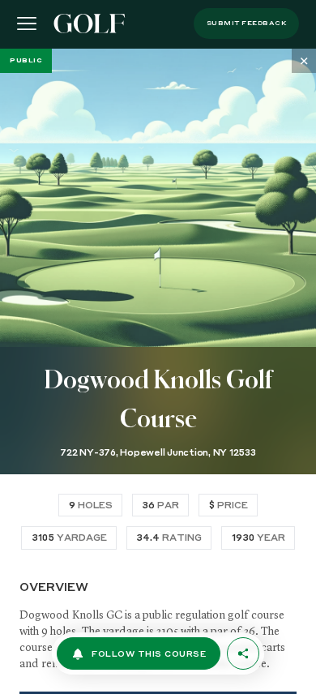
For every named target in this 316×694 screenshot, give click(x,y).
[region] (158, 371)
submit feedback (247, 23)
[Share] (243, 653)
